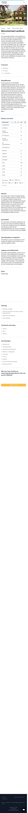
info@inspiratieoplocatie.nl (13, 810)
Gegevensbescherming (19, 797)
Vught (8, 28)
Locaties (3, 28)
